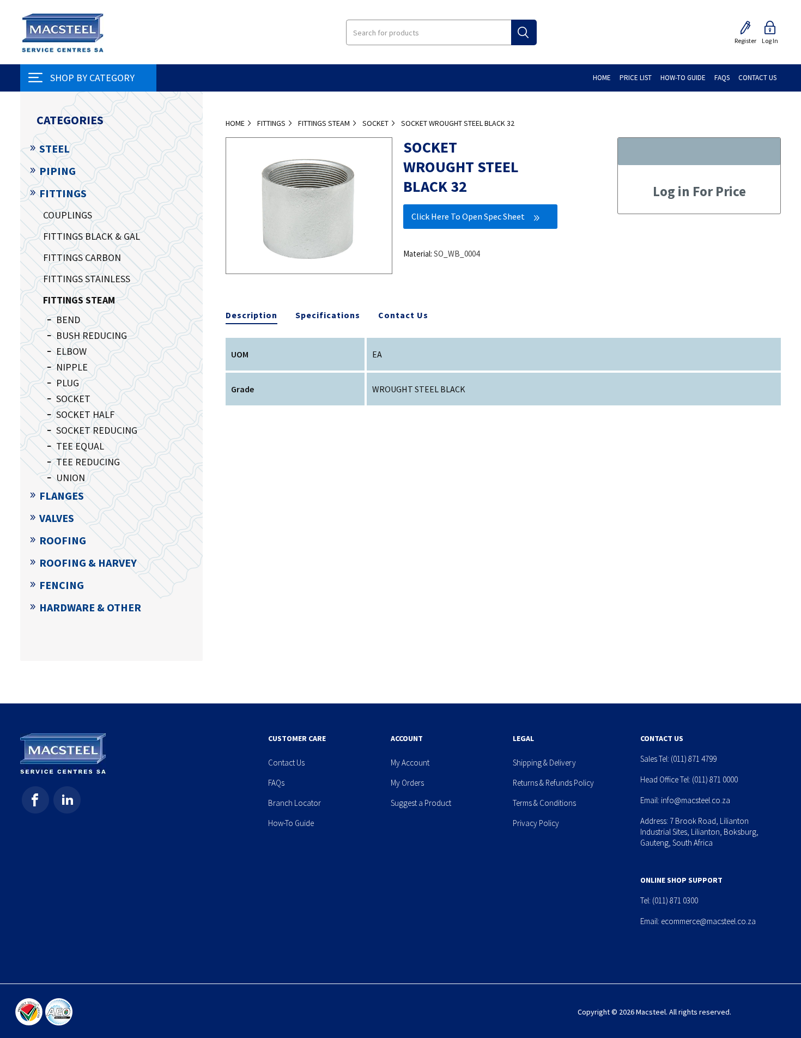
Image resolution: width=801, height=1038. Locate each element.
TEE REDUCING (88, 462)
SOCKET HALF (85, 414)
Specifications (327, 314)
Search (524, 32)
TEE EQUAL (80, 446)
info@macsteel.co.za (695, 800)
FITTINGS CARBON (82, 257)
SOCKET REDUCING (96, 430)
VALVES (56, 518)
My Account (410, 762)
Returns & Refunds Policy (553, 783)
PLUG (67, 383)
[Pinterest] (67, 800)
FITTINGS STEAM (79, 300)
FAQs (276, 783)
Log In (770, 41)
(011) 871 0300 (675, 900)
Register (745, 41)
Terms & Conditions (544, 803)
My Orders (407, 783)
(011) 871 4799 (694, 759)
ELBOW (71, 351)
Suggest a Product (421, 803)
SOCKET (73, 398)
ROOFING (62, 540)
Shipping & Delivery (544, 762)
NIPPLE (72, 367)
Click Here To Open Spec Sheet (468, 216)
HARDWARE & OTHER (90, 607)
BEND (68, 319)
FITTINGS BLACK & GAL (91, 236)
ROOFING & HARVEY (88, 562)
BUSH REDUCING (91, 335)
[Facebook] (35, 800)
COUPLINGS (67, 215)
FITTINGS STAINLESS (86, 278)
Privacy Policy (536, 823)
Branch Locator (294, 803)
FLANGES (61, 495)
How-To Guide (291, 823)
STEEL (54, 148)
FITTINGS (63, 193)
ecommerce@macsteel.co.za (708, 921)
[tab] (251, 315)
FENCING (61, 585)
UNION (70, 477)
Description (251, 314)
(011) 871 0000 (715, 779)
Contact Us (403, 314)
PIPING (57, 171)
